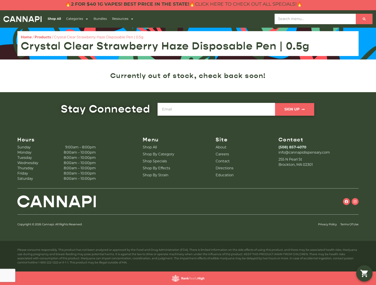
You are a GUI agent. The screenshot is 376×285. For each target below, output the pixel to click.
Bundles (100, 19)
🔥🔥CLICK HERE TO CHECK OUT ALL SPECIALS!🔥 (174, 4)
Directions (224, 168)
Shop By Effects (156, 168)
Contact (223, 161)
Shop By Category (158, 154)
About (221, 147)
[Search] (364, 19)
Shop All (54, 19)
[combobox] (315, 19)
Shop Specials (155, 161)
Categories (74, 19)
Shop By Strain (155, 175)
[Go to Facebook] (346, 201)
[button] (364, 273)
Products (43, 37)
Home (26, 37)
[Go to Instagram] (355, 201)
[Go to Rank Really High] (188, 278)
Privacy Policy (327, 224)
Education (225, 175)
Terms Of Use (349, 224)
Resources (120, 19)
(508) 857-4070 (292, 147)
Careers (222, 154)
